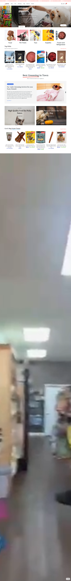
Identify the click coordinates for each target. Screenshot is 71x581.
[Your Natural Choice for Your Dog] (51, 115)
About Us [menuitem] (28, 3)
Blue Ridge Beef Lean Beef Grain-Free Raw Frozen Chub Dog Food (51, 65)
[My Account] (64, 4)
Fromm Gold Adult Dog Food (20, 65)
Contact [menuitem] (32, 3)
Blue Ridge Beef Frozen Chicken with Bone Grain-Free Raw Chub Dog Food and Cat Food (30, 66)
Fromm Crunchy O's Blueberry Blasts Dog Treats (30, 145)
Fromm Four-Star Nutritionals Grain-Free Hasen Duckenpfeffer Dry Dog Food (9, 66)
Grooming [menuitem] (19, 3)
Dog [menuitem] (11, 3)
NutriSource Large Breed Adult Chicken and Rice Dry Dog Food (41, 65)
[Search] (62, 4)
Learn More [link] (9, 100)
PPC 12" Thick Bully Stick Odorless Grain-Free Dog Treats (19, 146)
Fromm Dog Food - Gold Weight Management (61, 65)
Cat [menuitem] (15, 3)
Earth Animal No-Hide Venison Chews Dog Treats (61, 145)
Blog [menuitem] (24, 3)
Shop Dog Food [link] (63, 48)
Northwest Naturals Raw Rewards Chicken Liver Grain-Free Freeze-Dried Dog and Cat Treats (40, 146)
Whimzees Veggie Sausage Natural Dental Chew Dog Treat (51, 146)
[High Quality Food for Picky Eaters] (20, 115)
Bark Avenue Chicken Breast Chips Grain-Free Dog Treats (9, 146)
